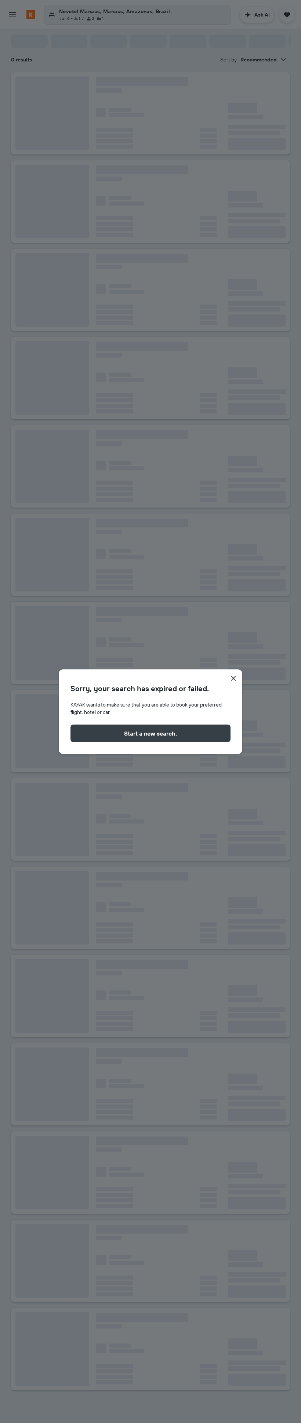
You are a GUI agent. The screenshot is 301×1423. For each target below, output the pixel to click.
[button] (233, 678)
